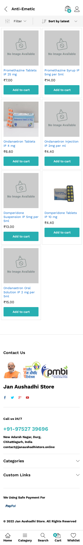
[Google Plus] (20, 397)
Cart (58, 537)
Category (25, 540)
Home (7, 540)
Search (43, 540)
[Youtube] (27, 397)
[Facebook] (5, 397)
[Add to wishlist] (25, 63)
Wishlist (73, 540)
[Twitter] (12, 397)
